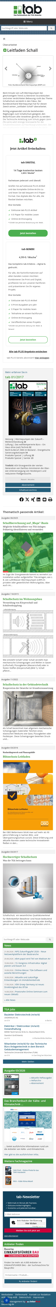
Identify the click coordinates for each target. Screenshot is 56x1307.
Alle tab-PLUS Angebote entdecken (28, 351)
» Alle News (9, 1000)
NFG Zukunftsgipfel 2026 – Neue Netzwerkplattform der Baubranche (25, 953)
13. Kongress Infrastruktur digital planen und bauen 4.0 (25, 964)
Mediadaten (7, 1294)
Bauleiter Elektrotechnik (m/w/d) (22, 1014)
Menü (29, 21)
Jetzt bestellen (28, 233)
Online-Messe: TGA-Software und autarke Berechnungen (25, 971)
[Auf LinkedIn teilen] (39, 501)
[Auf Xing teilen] (33, 501)
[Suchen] (51, 28)
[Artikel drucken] (50, 499)
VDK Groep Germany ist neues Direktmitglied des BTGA (24, 986)
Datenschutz (25, 1297)
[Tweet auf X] (27, 501)
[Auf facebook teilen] (21, 501)
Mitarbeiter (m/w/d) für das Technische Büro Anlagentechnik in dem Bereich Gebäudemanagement (25, 1046)
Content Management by (13, 1301)
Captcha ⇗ (38, 1226)
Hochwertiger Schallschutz (20, 857)
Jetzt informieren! (11, 1236)
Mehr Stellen (28, 1061)
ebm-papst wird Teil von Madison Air (27, 958)
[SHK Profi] (9, 1171)
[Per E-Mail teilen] (44, 499)
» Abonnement (37, 1083)
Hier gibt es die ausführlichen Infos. (21, 1154)
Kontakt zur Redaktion (40, 1294)
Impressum (38, 1297)
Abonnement (28, 484)
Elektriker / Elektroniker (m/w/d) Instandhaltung (21, 1027)
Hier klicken (31, 1223)
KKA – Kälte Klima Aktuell (23, 1181)
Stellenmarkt (21, 1294)
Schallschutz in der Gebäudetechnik (25, 684)
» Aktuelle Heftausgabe (41, 1077)
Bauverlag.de (7, 1304)
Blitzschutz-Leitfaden (16, 756)
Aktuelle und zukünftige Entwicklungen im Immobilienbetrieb (22, 978)
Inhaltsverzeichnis (28, 490)
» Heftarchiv (35, 1080)
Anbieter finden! (29, 1281)
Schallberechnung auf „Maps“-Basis (25, 523)
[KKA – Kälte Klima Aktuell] (9, 1181)
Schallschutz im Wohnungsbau (22, 599)
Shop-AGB (12, 1297)
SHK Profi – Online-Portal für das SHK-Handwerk (26, 1171)
